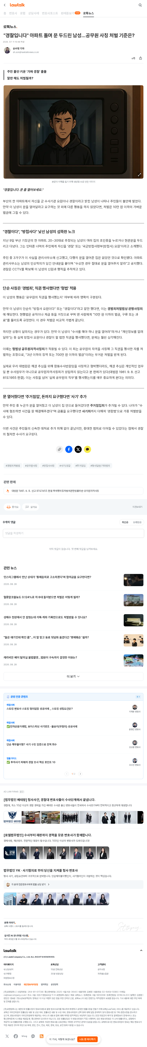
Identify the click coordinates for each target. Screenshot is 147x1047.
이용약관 (17, 984)
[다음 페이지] (80, 774)
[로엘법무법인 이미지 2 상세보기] (23, 852)
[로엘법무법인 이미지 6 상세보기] (76, 852)
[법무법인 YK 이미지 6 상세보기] (76, 898)
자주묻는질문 (103, 973)
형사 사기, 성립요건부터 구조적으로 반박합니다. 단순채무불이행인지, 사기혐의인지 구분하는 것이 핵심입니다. (58, 876)
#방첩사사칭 (48, 465)
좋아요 (15, 507)
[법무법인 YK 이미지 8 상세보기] (102, 898)
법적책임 (44, 984)
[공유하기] (140, 58)
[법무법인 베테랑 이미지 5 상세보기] (89, 817)
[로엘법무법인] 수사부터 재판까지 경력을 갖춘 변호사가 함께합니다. (48, 835)
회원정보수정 (9, 978)
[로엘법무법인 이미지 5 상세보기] (63, 852)
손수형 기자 (18, 48)
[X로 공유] (78, 449)
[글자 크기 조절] (133, 58)
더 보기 (71, 676)
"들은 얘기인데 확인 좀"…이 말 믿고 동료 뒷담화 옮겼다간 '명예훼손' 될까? (46, 637)
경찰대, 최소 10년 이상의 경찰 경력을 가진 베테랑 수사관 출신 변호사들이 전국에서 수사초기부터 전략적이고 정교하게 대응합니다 (68, 805)
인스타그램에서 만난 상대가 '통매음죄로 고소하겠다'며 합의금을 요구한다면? (47, 577)
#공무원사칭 (31, 465)
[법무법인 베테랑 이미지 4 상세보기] (69, 817)
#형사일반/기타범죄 (100, 465)
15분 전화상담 (57, 969)
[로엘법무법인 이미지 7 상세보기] (89, 852)
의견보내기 (137, 507)
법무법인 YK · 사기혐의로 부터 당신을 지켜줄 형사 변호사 (41, 870)
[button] (139, 175)
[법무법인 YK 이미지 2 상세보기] (23, 898)
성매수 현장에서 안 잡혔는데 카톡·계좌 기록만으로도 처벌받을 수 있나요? (45, 617)
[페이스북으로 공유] (68, 449)
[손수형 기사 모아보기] (7, 50)
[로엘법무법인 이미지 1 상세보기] (10, 852)
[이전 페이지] (67, 774)
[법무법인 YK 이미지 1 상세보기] (10, 898)
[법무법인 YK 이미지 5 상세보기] (63, 898)
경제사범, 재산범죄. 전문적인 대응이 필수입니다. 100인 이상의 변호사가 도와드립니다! (46, 840)
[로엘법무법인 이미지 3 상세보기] (36, 852)
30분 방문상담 (57, 973)
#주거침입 (80, 465)
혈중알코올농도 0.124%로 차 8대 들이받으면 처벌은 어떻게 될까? (42, 597)
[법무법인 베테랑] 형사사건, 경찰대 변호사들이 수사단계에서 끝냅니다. (49, 800)
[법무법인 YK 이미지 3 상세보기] (36, 898)
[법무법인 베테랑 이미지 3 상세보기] (50, 817)
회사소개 (7, 984)
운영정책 (54, 984)
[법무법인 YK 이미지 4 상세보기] (49, 898)
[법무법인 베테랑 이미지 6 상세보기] (108, 817)
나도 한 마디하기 (87, 1039)
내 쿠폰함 (7, 973)
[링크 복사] (59, 449)
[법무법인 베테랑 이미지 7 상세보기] (127, 817)
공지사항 (101, 969)
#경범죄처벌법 (13, 465)
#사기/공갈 (65, 465)
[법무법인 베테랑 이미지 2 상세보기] (31, 817)
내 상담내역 (8, 969)
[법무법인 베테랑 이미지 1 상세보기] (12, 817)
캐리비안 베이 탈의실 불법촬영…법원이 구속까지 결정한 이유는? (40, 657)
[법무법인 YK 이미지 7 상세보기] (89, 898)
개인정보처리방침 (31, 984)
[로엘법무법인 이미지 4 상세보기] (49, 852)
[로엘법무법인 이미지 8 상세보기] (102, 852)
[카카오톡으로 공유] (87, 449)
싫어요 (33, 507)
